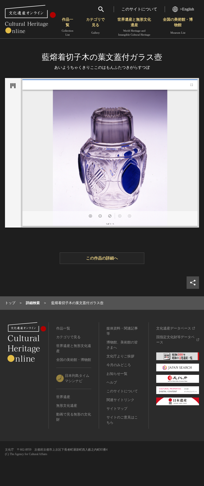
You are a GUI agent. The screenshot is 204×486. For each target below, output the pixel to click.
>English (187, 9)
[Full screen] (192, 85)
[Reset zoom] (110, 216)
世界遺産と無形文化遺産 (134, 26)
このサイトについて (139, 9)
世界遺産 (63, 397)
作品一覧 (67, 26)
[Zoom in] (90, 216)
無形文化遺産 (66, 405)
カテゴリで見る (95, 25)
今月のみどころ (118, 365)
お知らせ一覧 (116, 374)
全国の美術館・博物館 (178, 25)
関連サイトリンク (120, 400)
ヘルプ (111, 382)
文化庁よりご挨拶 (120, 356)
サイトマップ (116, 408)
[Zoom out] (100, 216)
